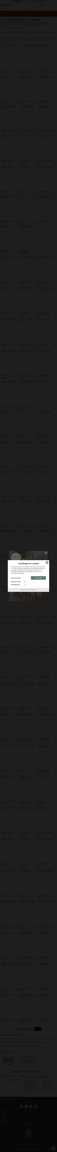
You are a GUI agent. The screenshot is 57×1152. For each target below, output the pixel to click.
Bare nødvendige (15, 578)
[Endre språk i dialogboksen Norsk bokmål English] (46, 562)
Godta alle (38, 578)
